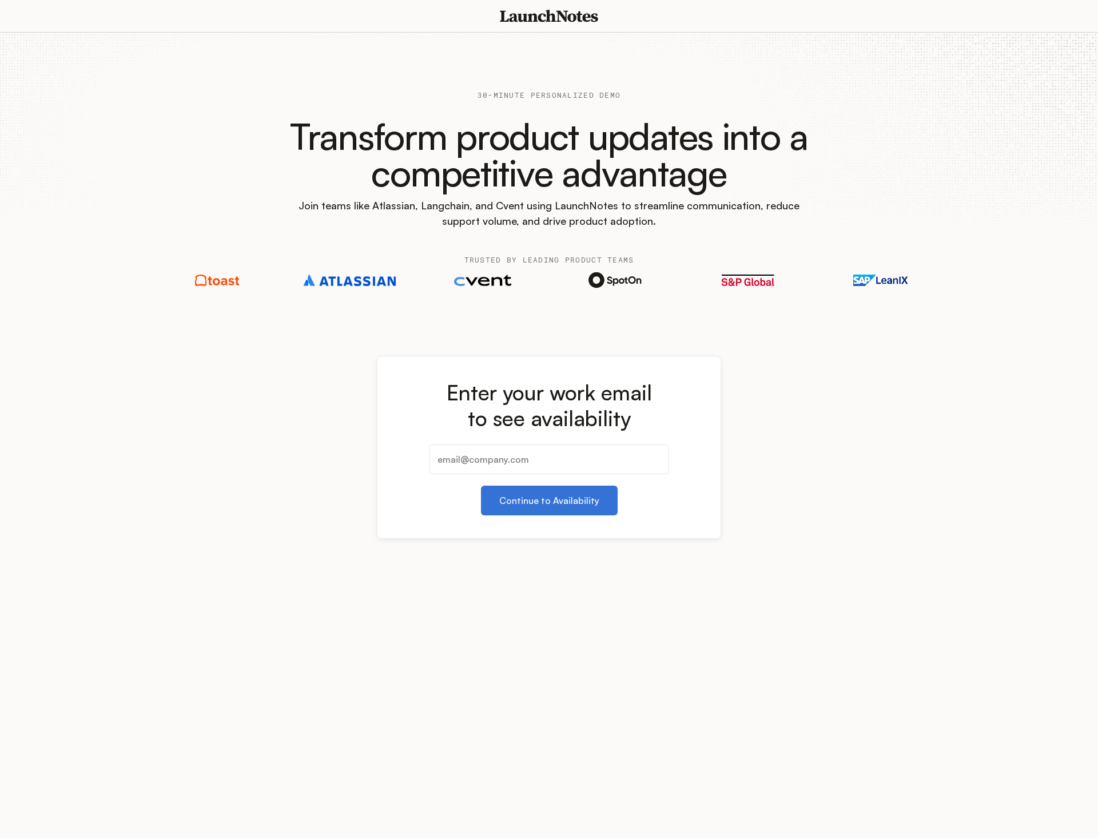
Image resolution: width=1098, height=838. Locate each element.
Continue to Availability (549, 500)
